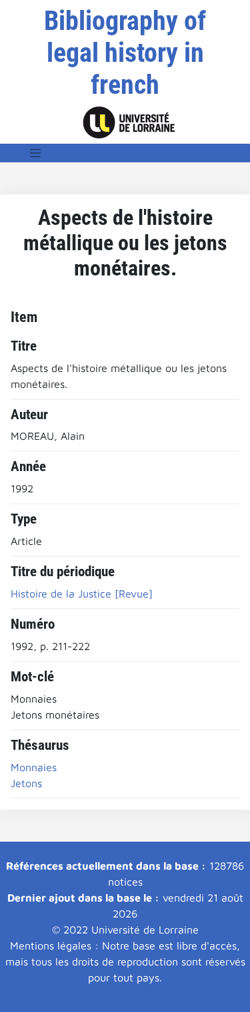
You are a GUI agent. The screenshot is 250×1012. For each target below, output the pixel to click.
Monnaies (34, 767)
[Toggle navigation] (35, 153)
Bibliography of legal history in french (125, 52)
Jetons (26, 783)
